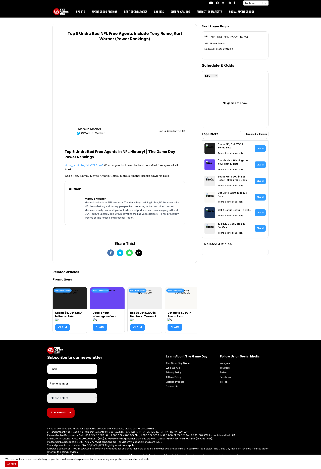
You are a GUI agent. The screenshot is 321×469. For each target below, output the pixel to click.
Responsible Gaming (256, 134)
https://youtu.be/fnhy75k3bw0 (84, 165)
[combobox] (245, 3)
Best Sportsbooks (135, 12)
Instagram (225, 363)
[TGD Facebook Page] (217, 3)
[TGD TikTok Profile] (234, 3)
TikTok (224, 381)
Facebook (225, 377)
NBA (213, 36)
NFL (206, 36)
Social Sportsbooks (241, 12)
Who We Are (173, 367)
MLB (219, 36)
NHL (226, 36)
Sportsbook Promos (104, 12)
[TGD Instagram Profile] (229, 3)
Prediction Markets (209, 12)
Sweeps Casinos (180, 12)
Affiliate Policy (173, 377)
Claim (62, 327)
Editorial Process (175, 381)
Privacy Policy (173, 372)
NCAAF (234, 36)
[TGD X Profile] (223, 3)
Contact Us (172, 386)
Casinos (159, 12)
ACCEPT (11, 464)
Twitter (223, 372)
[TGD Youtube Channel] (211, 3)
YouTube (225, 367)
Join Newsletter (61, 412)
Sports (80, 12)
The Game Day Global (178, 363)
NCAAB (244, 36)
